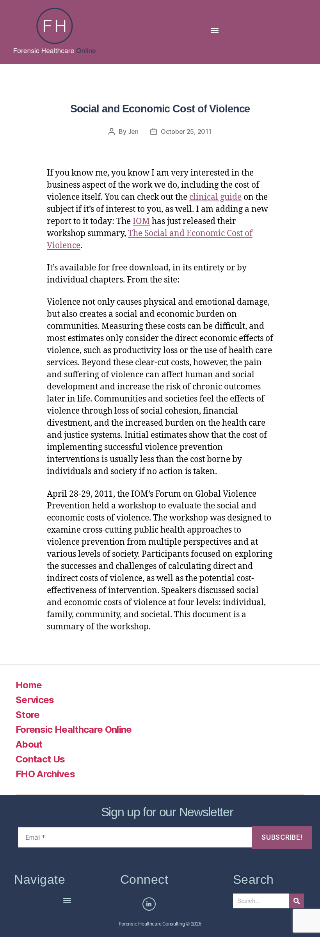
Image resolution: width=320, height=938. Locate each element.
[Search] (296, 901)
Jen (133, 131)
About (29, 744)
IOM (141, 221)
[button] (214, 30)
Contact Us (40, 759)
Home (29, 685)
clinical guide (215, 197)
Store (28, 714)
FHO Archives (45, 774)
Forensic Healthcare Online (74, 729)
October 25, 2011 (186, 131)
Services (35, 699)
